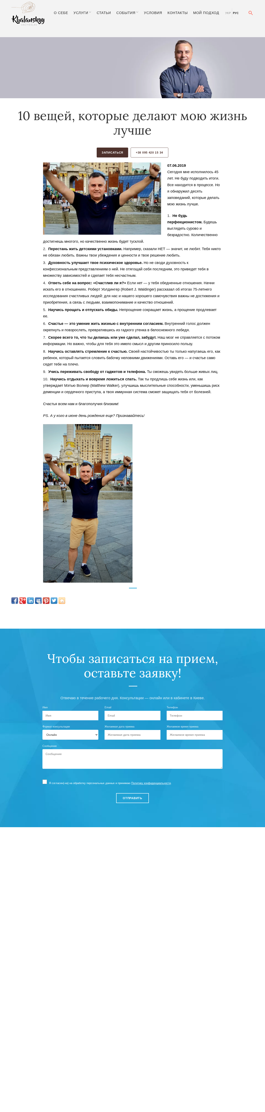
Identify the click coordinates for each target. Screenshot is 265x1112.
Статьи (104, 13)
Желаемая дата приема (119, 726)
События (125, 13)
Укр (228, 13)
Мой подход (206, 13)
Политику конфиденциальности (151, 783)
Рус (236, 13)
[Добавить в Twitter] (54, 600)
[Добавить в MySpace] (38, 600)
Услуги (80, 13)
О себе (61, 13)
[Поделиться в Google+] (22, 600)
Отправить (132, 798)
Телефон (172, 707)
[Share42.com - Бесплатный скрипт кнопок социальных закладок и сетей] (62, 600)
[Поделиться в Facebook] (14, 600)
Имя (45, 707)
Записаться (112, 152)
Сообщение (49, 746)
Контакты (177, 13)
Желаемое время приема (182, 726)
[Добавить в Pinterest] (46, 600)
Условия (153, 13)
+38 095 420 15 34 (149, 152)
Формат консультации (56, 726)
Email (108, 707)
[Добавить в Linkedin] (30, 600)
